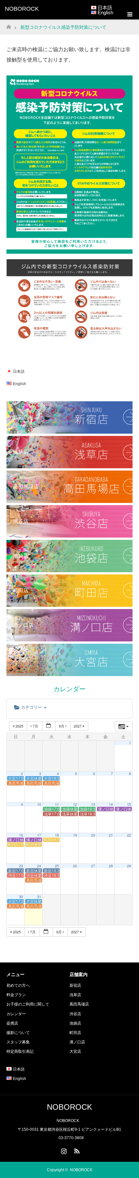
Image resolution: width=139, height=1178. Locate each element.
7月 (35, 725)
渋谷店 (75, 1014)
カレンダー (16, 1014)
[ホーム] (8, 25)
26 (75, 865)
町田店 (75, 1032)
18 (57, 835)
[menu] (129, 14)
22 (129, 835)
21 (111, 835)
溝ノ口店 (77, 1042)
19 (75, 835)
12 (75, 804)
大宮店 (75, 1051)
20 (93, 835)
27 (93, 865)
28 (111, 865)
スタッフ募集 (18, 1042)
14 (111, 804)
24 (39, 865)
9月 (62, 725)
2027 (78, 725)
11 (57, 804)
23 (21, 865)
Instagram (63, 1150)
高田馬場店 (79, 1004)
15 (129, 804)
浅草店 (75, 995)
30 (21, 896)
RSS (76, 1150)
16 (21, 835)
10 (39, 804)
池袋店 (75, 1023)
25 (57, 865)
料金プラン (16, 995)
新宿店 (75, 985)
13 (93, 804)
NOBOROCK (22, 9)
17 (39, 835)
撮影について (18, 1032)
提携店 (12, 1023)
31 (39, 896)
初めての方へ (18, 985)
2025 (19, 725)
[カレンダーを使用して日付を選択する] (49, 726)
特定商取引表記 (20, 1051)
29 (129, 865)
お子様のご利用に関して (27, 1004)
